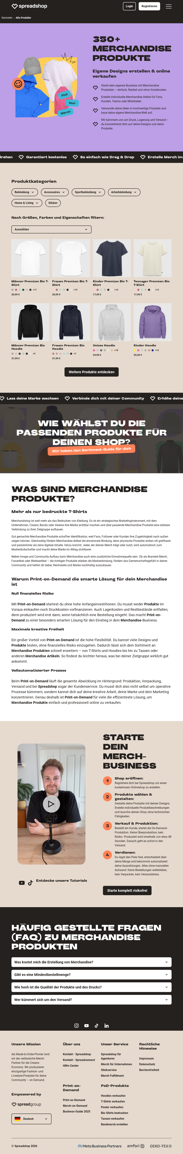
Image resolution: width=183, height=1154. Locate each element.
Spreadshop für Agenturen (111, 1056)
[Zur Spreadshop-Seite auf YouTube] (86, 1026)
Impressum (146, 1058)
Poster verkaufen (112, 1107)
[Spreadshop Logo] (29, 6)
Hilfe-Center (71, 1065)
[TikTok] (32, 883)
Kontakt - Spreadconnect (79, 1060)
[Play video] (51, 804)
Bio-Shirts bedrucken (114, 1113)
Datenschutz (147, 1064)
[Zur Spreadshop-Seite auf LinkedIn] (107, 1026)
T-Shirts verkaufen (113, 1101)
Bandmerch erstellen (114, 1124)
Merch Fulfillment (112, 1075)
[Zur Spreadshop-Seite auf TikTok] (97, 1026)
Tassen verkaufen (112, 1118)
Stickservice (109, 1070)
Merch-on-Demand (75, 1105)
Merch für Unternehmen (116, 1064)
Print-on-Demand (74, 1100)
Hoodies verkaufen (113, 1095)
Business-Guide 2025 (76, 1111)
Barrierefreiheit (149, 1070)
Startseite (6, 17)
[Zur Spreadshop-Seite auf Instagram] (76, 1026)
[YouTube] (23, 883)
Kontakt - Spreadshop (77, 1054)
